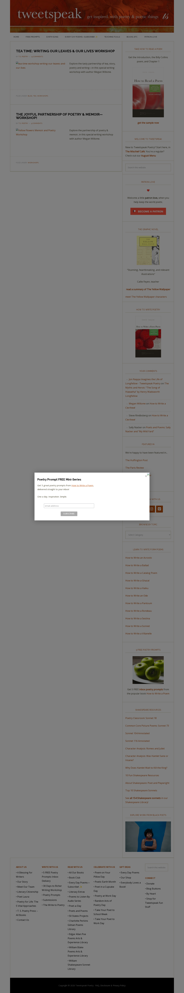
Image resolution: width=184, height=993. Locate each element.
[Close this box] (146, 476)
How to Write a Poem (82, 485)
